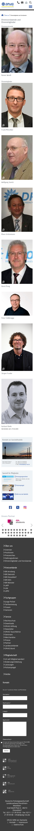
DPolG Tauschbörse (13, 632)
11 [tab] (31, 530)
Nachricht (6, 720)
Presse (7, 640)
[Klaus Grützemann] (17, 210)
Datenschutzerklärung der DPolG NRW (19, 742)
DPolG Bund (10, 648)
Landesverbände (11, 646)
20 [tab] (25, 533)
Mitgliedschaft (11, 655)
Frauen (7, 607)
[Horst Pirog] (17, 262)
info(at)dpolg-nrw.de (24, 464)
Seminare (9, 635)
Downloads (9, 623)
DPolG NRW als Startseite (17, 820)
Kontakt (12, 822)
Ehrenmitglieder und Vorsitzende (18, 561)
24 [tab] (11, 535)
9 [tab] (25, 530)
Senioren (8, 610)
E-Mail (5, 711)
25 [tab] (14, 535)
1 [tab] (3, 530)
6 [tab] (17, 530)
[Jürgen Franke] (17, 347)
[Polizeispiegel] (8, 487)
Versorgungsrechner (22, 476)
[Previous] (2, 525)
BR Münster (9, 583)
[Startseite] (2, 15)
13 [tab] (6, 533)
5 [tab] (14, 530)
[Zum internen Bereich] (26, 3)
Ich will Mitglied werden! (14, 659)
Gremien (8, 550)
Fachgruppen (10, 598)
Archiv (7, 674)
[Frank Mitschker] (17, 105)
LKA (6, 588)
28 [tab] (23, 535)
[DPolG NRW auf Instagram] (24, 507)
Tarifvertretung (11, 604)
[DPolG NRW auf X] (17, 507)
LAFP (7, 585)
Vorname (6, 694)
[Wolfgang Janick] (17, 157)
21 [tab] (28, 533)
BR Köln (8, 580)
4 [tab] (11, 530)
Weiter (6, 751)
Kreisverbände (11, 568)
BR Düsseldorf (10, 577)
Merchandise (10, 637)
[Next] (31, 525)
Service (8, 617)
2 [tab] (6, 530)
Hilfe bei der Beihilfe (22, 494)
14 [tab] (8, 533)
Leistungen (9, 665)
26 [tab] (17, 535)
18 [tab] (20, 533)
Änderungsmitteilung (13, 662)
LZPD (7, 591)
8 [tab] (23, 530)
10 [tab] (28, 530)
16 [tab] (14, 533)
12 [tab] (3, 533)
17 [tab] (17, 533)
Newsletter (9, 629)
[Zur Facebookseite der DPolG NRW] (10, 507)
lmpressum (23, 822)
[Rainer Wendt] (17, 50)
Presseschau (10, 555)
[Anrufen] (18, 3)
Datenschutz (7, 739)
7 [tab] (20, 530)
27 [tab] (20, 535)
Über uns (7, 15)
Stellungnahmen (11, 558)
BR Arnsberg (10, 572)
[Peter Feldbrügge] (17, 303)
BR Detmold (10, 574)
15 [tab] (11, 533)
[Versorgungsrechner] (8, 479)
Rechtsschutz (10, 621)
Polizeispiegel (20, 485)
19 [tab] (23, 533)
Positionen (9, 553)
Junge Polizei (10, 602)
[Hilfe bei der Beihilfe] (8, 496)
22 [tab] (31, 533)
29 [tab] (25, 535)
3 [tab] (8, 530)
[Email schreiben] (22, 3)
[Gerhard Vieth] (17, 401)
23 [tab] (8, 535)
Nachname (7, 703)
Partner (8, 643)
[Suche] (30, 3)
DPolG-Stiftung (11, 626)
